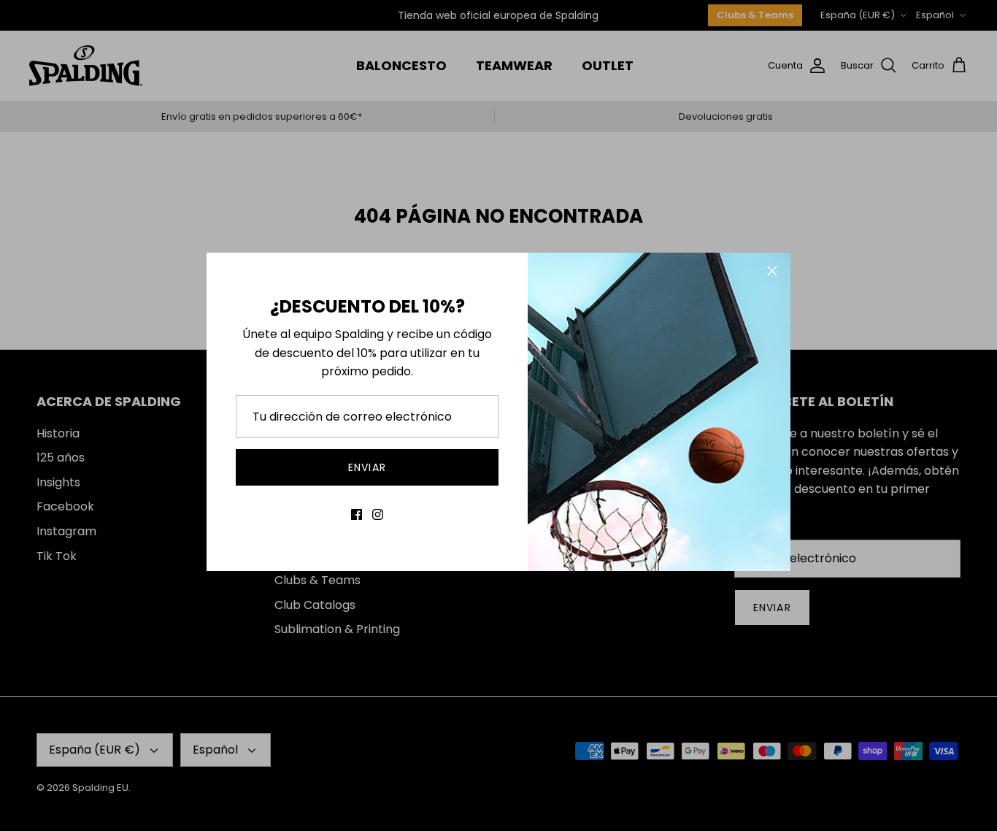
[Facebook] (356, 514)
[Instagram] (377, 514)
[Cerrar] (772, 271)
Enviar (367, 467)
